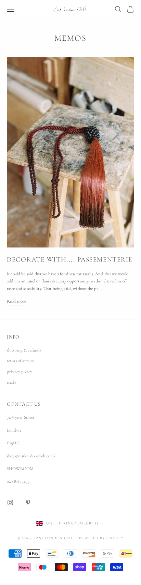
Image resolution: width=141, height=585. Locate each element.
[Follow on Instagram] (10, 502)
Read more (16, 301)
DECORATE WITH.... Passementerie (69, 259)
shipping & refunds (24, 350)
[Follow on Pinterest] (28, 502)
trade (11, 382)
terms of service (20, 361)
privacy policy (19, 371)
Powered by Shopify (101, 538)
